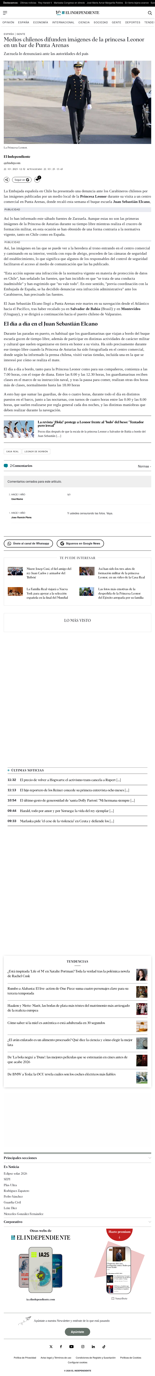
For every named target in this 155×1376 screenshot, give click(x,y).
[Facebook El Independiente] (61, 1347)
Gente (116, 22)
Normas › (144, 466)
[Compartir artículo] (6, 180)
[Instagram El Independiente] (82, 1347)
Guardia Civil (12, 1202)
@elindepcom (12, 163)
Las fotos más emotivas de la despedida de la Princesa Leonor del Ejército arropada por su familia (120, 593)
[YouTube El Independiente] (71, 1347)
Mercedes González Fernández (23, 1214)
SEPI (7, 1179)
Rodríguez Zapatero (16, 1191)
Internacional (63, 22)
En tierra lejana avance (137, 2)
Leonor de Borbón (36, 451)
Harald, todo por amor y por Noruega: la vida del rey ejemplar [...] (67, 811)
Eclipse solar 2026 (15, 1173)
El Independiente (17, 156)
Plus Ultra (10, 1185)
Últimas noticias (28, 2)
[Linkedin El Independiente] (93, 1347)
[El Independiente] (77, 13)
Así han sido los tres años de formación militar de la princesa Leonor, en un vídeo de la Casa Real (121, 573)
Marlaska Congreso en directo (69, 2)
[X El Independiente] (51, 1347)
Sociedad (101, 22)
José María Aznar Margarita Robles (105, 2)
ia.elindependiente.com (40, 1299)
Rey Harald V (45, 2)
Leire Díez (10, 1208)
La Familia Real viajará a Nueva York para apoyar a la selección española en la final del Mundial (47, 593)
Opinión (8, 22)
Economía (40, 22)
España (23, 22)
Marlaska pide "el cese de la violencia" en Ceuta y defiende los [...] (67, 821)
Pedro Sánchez (13, 1196)
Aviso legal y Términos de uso (56, 1357)
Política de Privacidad (25, 1357)
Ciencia (84, 22)
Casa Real (12, 451)
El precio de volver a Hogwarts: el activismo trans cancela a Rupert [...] (70, 780)
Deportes (132, 22)
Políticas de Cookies (130, 1357)
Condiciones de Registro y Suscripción (96, 1357)
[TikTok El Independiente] (103, 1347)
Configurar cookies (77, 1362)
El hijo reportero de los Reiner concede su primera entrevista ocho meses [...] (74, 790)
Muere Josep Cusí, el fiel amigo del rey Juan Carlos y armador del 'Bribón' (49, 573)
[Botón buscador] (150, 13)
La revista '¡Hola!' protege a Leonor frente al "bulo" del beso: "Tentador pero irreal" (91, 423)
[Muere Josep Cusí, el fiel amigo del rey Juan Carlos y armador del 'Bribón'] (15, 573)
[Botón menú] (5, 13)
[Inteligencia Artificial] (40, 1292)
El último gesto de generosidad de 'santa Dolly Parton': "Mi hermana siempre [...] (77, 800)
